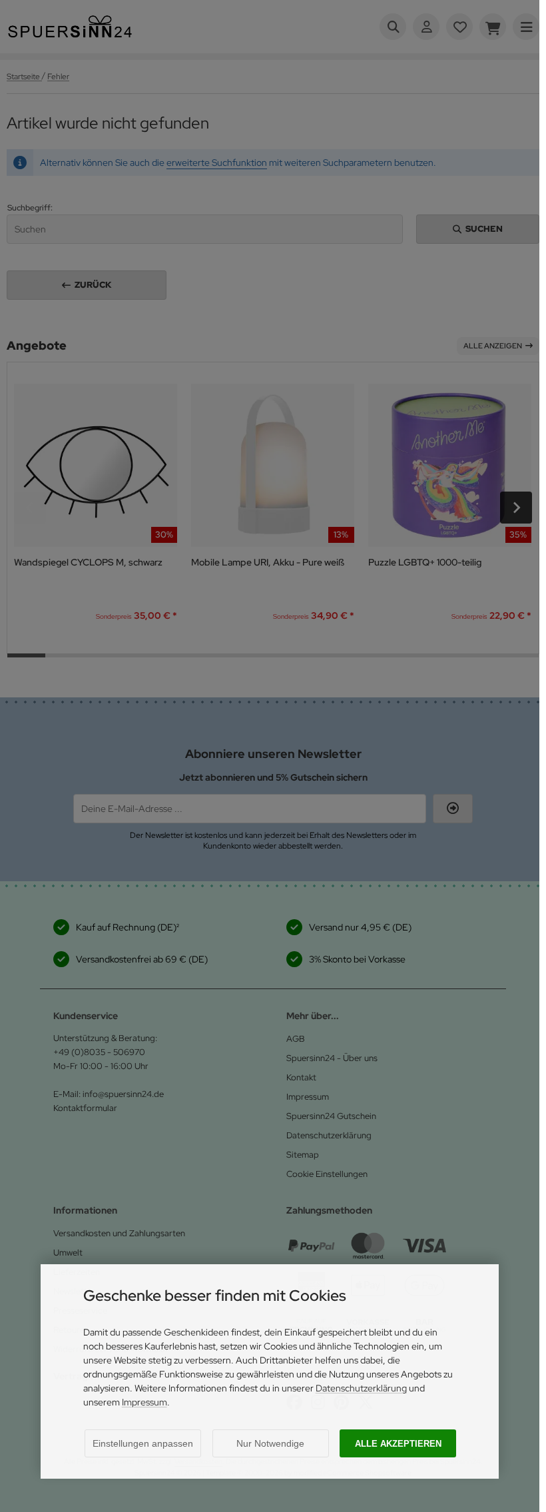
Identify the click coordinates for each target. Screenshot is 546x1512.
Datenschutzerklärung (361, 1388)
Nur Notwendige (270, 1443)
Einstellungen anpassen (143, 1443)
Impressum (144, 1402)
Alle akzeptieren (398, 1444)
